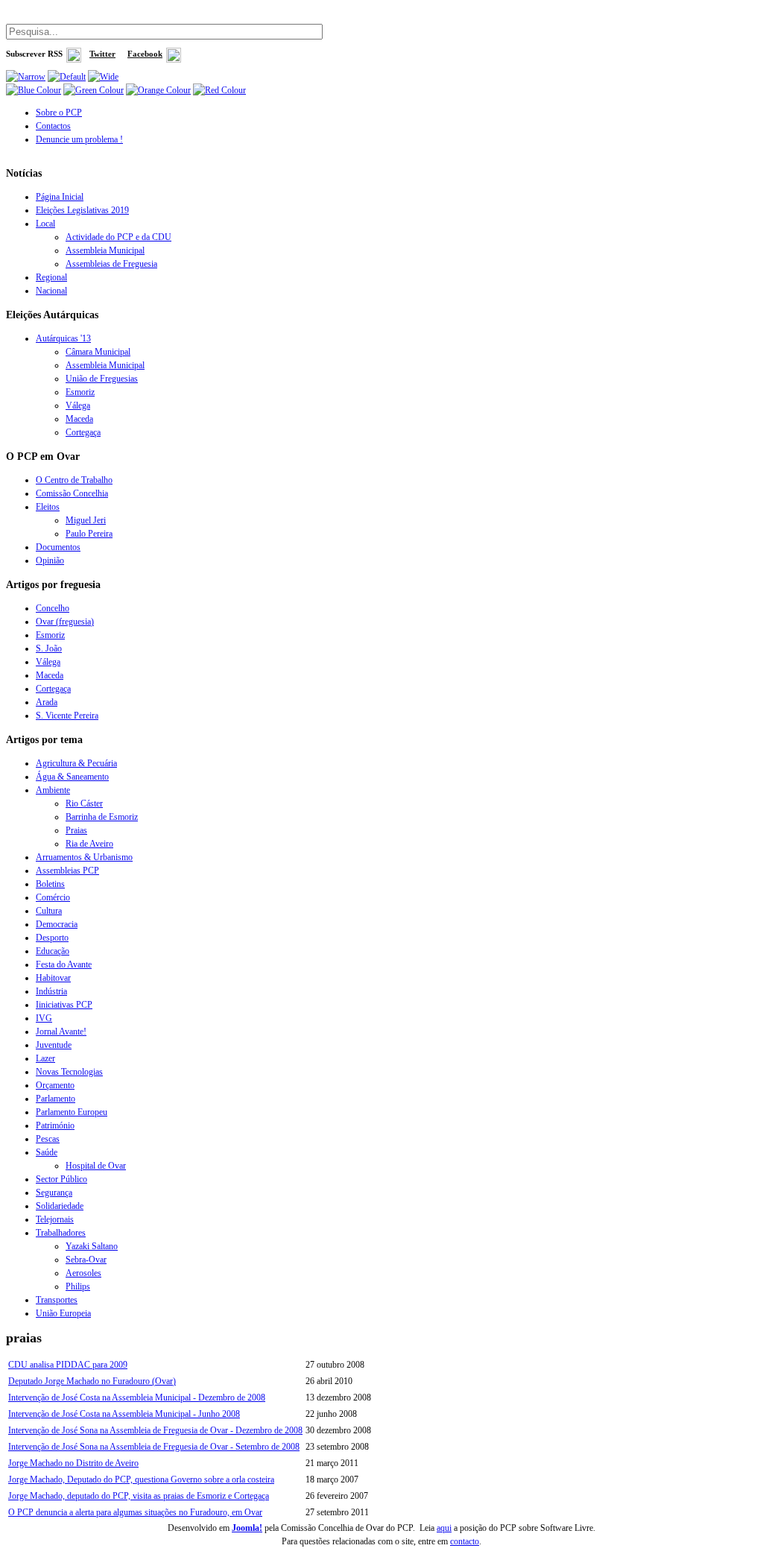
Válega (78, 405)
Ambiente (53, 790)
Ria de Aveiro (89, 843)
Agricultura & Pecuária (76, 763)
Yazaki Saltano (92, 1246)
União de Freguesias (102, 378)
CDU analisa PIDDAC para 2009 (67, 1364)
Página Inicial (59, 197)
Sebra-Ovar (86, 1259)
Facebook (144, 54)
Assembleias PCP (67, 870)
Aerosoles (83, 1273)
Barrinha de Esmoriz (102, 817)
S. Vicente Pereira (67, 715)
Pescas (48, 1139)
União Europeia (63, 1313)
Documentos (58, 547)
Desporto (52, 937)
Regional (51, 277)
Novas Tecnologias (69, 1072)
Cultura (49, 911)
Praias (76, 830)
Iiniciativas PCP (64, 1004)
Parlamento (55, 1098)
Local (45, 223)
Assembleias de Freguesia (111, 264)
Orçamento (55, 1085)
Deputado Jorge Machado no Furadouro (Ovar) (92, 1381)
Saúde (46, 1152)
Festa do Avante (64, 964)
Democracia (56, 924)
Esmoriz (80, 392)
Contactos (53, 126)
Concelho (52, 608)
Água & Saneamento (72, 776)
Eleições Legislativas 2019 (82, 210)
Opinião (50, 560)
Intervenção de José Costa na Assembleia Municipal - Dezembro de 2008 (136, 1397)
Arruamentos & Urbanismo (84, 857)
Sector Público (61, 1179)
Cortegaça (83, 432)
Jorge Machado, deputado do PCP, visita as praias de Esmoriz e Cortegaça (138, 1496)
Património (55, 1125)
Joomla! (247, 1528)
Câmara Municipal (98, 352)
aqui (444, 1528)
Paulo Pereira (89, 533)
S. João (49, 648)
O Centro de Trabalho (74, 480)
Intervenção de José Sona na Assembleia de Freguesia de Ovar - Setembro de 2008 (154, 1446)
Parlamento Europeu (71, 1112)
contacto (464, 1541)
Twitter (102, 54)
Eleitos (48, 507)
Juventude (54, 1045)
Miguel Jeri (86, 520)
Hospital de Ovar (96, 1165)
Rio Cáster (84, 803)
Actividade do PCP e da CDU (118, 237)
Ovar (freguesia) (65, 621)
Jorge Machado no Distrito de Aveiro (73, 1463)
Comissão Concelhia (72, 493)
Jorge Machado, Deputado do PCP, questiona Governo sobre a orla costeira (141, 1479)
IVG (44, 1018)
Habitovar (53, 978)
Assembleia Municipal (105, 250)
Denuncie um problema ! (79, 139)
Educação (52, 951)
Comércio (53, 897)
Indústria (51, 991)
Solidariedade (59, 1206)
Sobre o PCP (59, 112)
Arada (46, 702)
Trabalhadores (61, 1233)
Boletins (50, 884)
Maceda (79, 419)
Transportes (56, 1300)
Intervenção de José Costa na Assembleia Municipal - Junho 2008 (124, 1414)
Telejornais (55, 1219)
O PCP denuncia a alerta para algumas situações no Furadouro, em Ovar (135, 1512)
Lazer (45, 1058)
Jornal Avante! (61, 1031)
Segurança (54, 1192)
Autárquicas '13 (63, 338)
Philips (78, 1286)
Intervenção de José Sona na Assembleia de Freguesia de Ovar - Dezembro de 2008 (155, 1430)
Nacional (51, 290)
